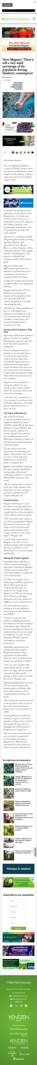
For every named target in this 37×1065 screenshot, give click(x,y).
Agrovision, (24, 219)
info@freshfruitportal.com (19, 996)
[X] (25, 153)
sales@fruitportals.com (19, 999)
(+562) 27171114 (19, 993)
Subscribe (35, 852)
